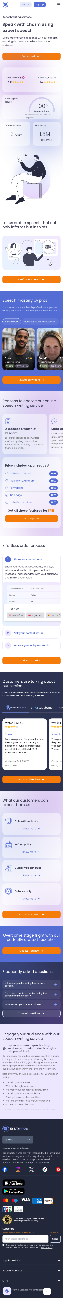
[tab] (11, 321)
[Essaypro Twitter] (31, 1169)
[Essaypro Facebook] (4, 1169)
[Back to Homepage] (16, 1129)
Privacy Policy (47, 1247)
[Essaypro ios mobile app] (13, 1182)
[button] (59, 5)
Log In (25, 4)
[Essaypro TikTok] (45, 1169)
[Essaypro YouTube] (58, 1169)
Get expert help (31, 56)
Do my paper (31, 518)
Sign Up (40, 4)
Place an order (31, 660)
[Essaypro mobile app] (13, 1191)
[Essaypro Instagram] (18, 1169)
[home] (5, 5)
